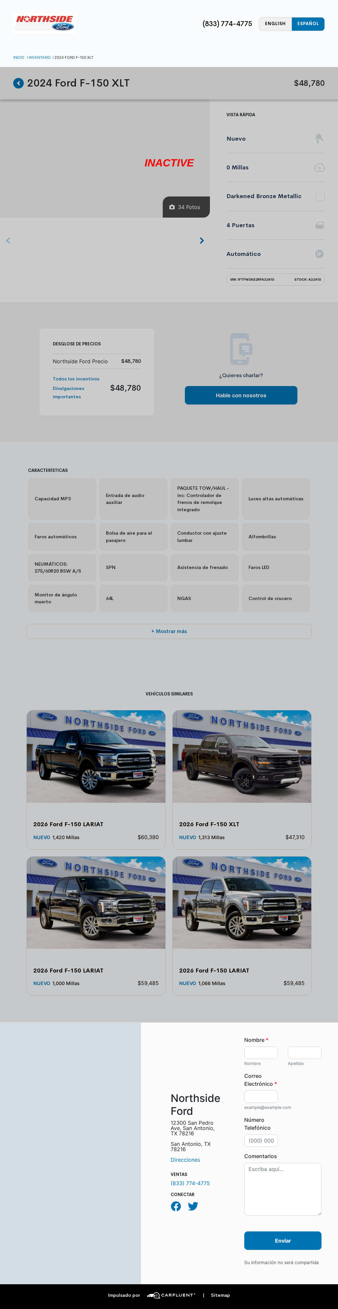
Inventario (40, 57)
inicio (18, 57)
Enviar (283, 1240)
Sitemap (216, 1295)
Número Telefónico (257, 1123)
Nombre (256, 1040)
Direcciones (185, 1159)
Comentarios (260, 1156)
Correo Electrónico (260, 1080)
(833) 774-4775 (227, 23)
